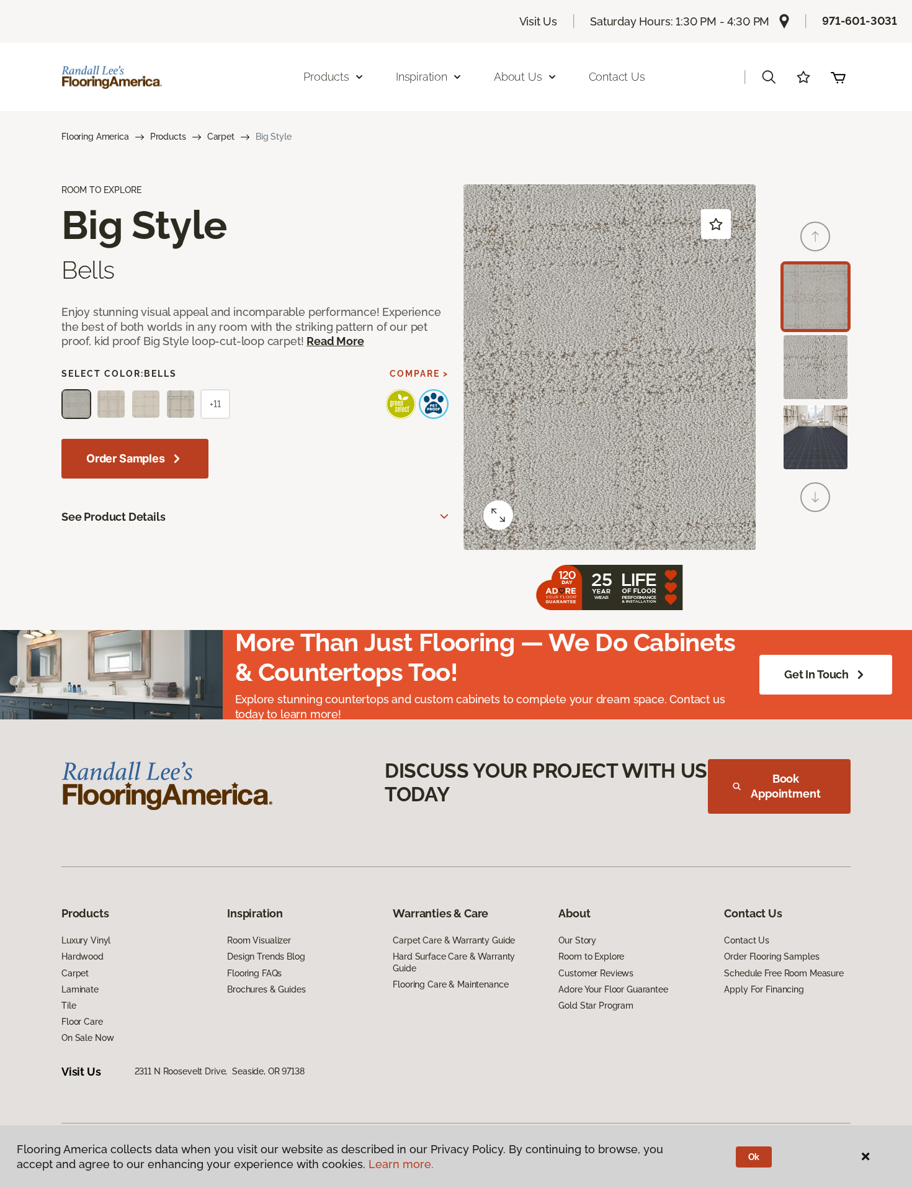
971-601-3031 (859, 20)
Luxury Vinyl (85, 940)
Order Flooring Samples (771, 956)
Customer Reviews (595, 973)
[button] (768, 77)
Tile (68, 1005)
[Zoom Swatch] (498, 515)
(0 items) (838, 77)
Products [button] (326, 76)
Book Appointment (785, 786)
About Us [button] (518, 76)
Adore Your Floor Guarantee (613, 989)
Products (168, 137)
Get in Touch (816, 674)
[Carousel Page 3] (815, 437)
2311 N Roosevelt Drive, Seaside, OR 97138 (220, 1071)
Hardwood (82, 956)
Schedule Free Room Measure (783, 973)
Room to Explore (591, 956)
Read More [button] (335, 341)
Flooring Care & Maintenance (450, 984)
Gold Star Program (595, 1005)
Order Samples (125, 458)
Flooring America (95, 137)
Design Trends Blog (266, 956)
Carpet (221, 137)
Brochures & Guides (266, 989)
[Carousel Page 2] (815, 367)
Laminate (80, 989)
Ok (754, 1157)
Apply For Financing (763, 989)
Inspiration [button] (421, 76)
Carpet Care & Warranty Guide (454, 940)
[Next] (815, 497)
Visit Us (538, 21)
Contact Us (617, 76)
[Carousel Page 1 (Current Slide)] (815, 296)
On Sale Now (87, 1038)
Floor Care (82, 1022)
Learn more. (401, 1164)
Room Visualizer (259, 940)
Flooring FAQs (254, 973)
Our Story (577, 940)
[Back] (815, 236)
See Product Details (113, 516)
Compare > (419, 374)
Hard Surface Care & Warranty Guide (454, 962)
